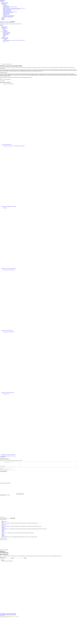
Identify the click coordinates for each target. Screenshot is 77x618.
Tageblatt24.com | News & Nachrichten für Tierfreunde (7, 22)
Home (2, 559)
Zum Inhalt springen (2, 0)
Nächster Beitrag (2, 457)
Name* (1, 468)
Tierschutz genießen (31, 75)
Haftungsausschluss (8, 614)
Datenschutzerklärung (3, 614)
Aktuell (2, 560)
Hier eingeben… (3, 466)
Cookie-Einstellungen (2, 616)
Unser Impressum (13, 614)
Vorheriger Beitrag (2, 456)
